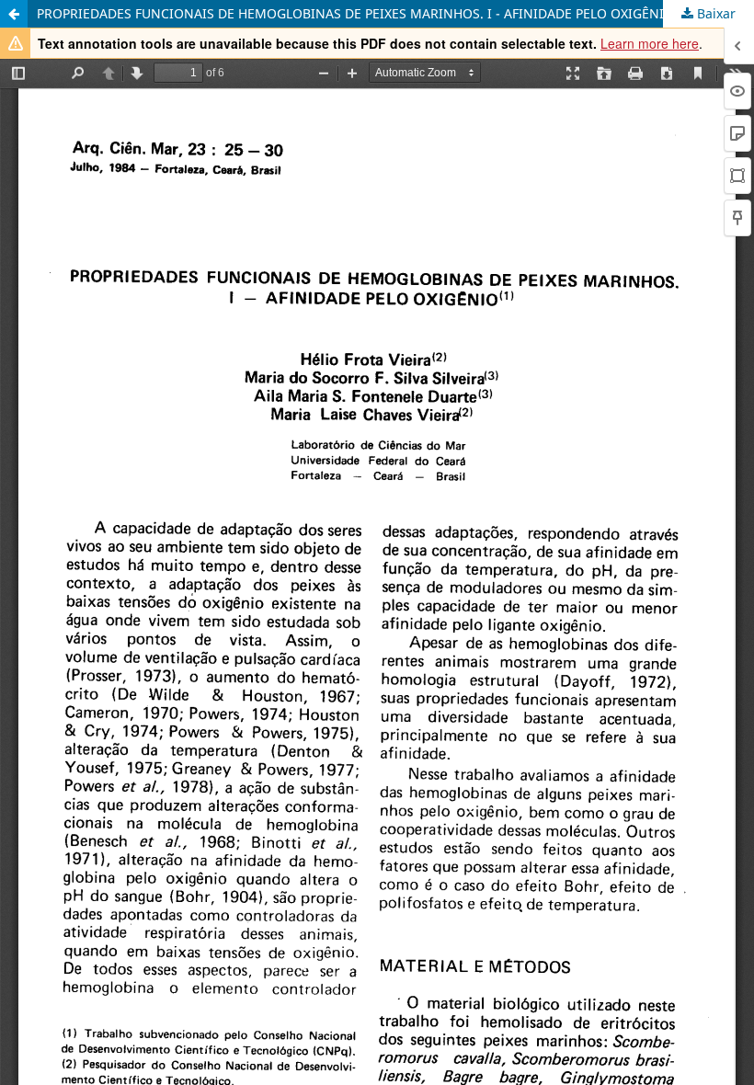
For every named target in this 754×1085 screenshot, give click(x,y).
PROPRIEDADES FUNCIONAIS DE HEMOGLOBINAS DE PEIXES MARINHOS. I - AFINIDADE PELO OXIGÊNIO (355, 13)
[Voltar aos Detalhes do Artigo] (14, 14)
